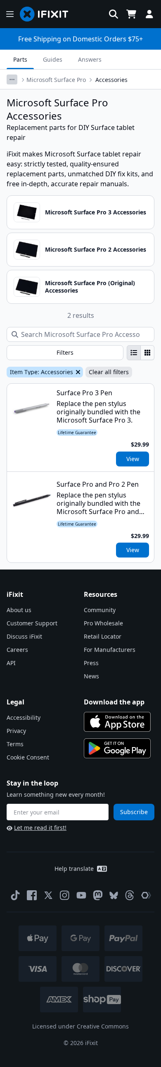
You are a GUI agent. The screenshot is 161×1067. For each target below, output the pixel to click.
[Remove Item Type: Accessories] (77, 372)
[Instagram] (65, 895)
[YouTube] (81, 895)
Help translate (74, 868)
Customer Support (32, 623)
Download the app (114, 702)
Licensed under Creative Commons (80, 1026)
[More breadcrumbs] (12, 79)
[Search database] (113, 14)
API (11, 663)
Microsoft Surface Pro (56, 80)
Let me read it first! (40, 827)
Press (91, 663)
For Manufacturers (109, 650)
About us (19, 610)
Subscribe (134, 812)
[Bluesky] (113, 895)
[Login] (149, 14)
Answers (90, 59)
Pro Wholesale (103, 623)
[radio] (134, 352)
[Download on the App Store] (117, 722)
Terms (15, 744)
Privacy (16, 731)
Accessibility (23, 717)
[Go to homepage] (47, 14)
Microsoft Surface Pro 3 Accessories (95, 212)
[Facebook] (32, 895)
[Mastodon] (98, 895)
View (132, 459)
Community (100, 610)
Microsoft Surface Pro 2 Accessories (95, 249)
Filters (65, 352)
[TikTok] (15, 895)
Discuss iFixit (24, 636)
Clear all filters (109, 372)
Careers (17, 650)
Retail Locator (102, 636)
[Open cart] (131, 14)
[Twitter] (48, 895)
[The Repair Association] (146, 895)
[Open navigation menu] (10, 14)
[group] (140, 352)
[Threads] (130, 895)
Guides (52, 59)
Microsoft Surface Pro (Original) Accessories (90, 286)
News (91, 676)
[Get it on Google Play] (117, 748)
